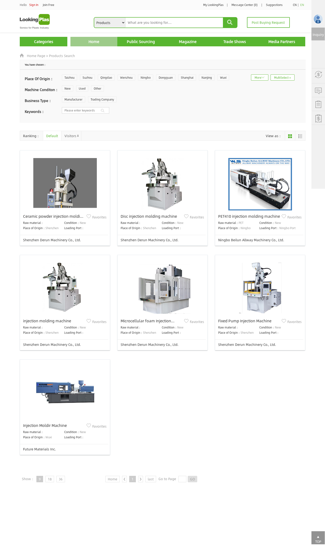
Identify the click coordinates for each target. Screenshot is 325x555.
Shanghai (187, 77)
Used (82, 88)
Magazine (188, 41)
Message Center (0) (244, 5)
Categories (43, 41)
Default (52, 135)
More (258, 77)
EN (302, 5)
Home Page (36, 55)
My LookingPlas (213, 5)
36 (61, 479)
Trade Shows (234, 41)
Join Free (48, 5)
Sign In (33, 5)
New (67, 88)
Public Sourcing (141, 41)
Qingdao (106, 77)
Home (94, 41)
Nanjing (207, 77)
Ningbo (146, 77)
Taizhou (69, 77)
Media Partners (281, 41)
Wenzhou (126, 77)
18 (50, 479)
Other (97, 88)
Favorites (99, 217)
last (151, 479)
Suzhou (87, 77)
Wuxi (223, 77)
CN (295, 5)
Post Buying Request (268, 22)
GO (192, 479)
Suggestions (274, 5)
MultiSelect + (282, 77)
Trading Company (102, 99)
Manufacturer (73, 99)
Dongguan (166, 77)
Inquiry (318, 34)
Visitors (70, 135)
